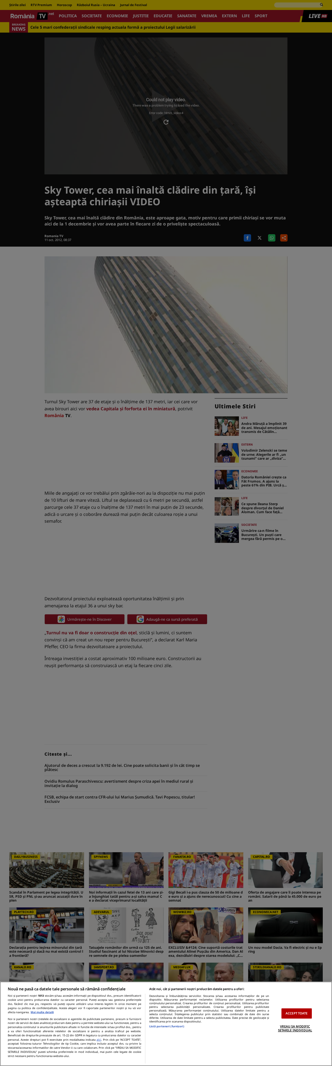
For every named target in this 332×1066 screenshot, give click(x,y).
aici (98, 1040)
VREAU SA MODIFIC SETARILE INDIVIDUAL (295, 1028)
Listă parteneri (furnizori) (166, 1026)
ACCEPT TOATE (297, 1013)
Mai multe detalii (42, 1012)
